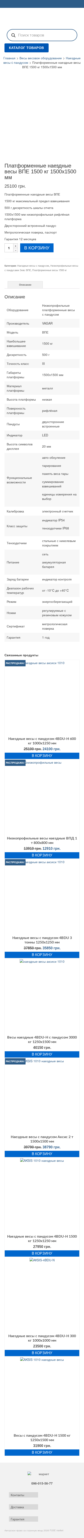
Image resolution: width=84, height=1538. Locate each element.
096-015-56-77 (42, 1483)
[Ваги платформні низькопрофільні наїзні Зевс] (13, 153)
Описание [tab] (25, 284)
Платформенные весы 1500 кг (49, 270)
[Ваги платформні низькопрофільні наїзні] (42, 106)
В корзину (37, 247)
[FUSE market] (42, 17)
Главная (9, 58)
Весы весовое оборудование (40, 58)
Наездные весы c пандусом (33, 265)
